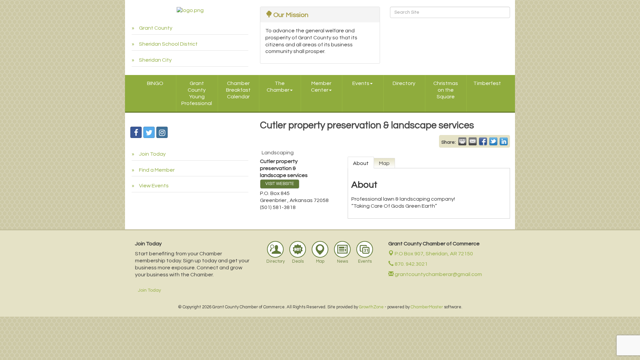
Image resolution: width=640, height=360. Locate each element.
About (361, 163)
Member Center (321, 87)
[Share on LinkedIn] (504, 141)
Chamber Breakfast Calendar (238, 90)
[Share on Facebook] (483, 141)
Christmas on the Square (445, 90)
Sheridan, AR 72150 (434, 253)
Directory (404, 83)
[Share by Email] (473, 141)
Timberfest (487, 83)
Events (360, 83)
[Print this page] (462, 141)
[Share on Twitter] (493, 141)
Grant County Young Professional (196, 93)
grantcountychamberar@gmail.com (438, 274)
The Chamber (278, 87)
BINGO (155, 83)
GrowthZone (371, 307)
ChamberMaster (427, 307)
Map (384, 163)
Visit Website (279, 184)
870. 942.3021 (411, 264)
